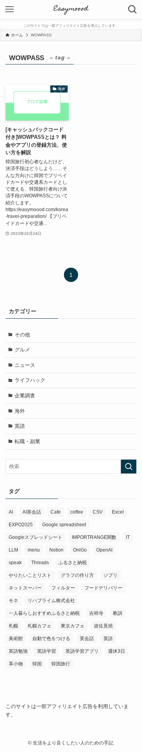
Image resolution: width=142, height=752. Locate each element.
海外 (20, 411)
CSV (98, 512)
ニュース (25, 365)
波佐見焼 (103, 626)
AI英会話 (31, 512)
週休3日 (116, 651)
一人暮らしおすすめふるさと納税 (44, 613)
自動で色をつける (51, 638)
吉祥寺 (96, 613)
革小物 (16, 664)
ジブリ (110, 575)
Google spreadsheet (64, 524)
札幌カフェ (39, 626)
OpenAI (104, 550)
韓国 (37, 664)
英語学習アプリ (82, 651)
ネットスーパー (25, 588)
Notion (56, 550)
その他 (22, 335)
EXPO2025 (21, 524)
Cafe (55, 512)
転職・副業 (27, 441)
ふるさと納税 (72, 562)
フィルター (63, 588)
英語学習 (46, 651)
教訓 (117, 613)
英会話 (87, 638)
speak (15, 562)
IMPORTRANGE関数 (94, 537)
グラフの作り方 (77, 575)
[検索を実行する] (128, 466)
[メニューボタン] (9, 9)
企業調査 (25, 396)
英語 (20, 426)
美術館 (16, 638)
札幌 (13, 626)
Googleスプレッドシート (35, 537)
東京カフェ (72, 626)
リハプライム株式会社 (51, 600)
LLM (13, 550)
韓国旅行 (60, 664)
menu (34, 550)
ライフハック (30, 380)
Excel (118, 512)
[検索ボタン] (132, 9)
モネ (13, 600)
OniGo (80, 550)
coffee (76, 512)
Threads (40, 562)
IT (128, 537)
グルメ (22, 350)
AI (11, 512)
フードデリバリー (103, 588)
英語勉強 (18, 651)
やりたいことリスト (30, 575)
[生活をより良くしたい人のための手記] (71, 9)
